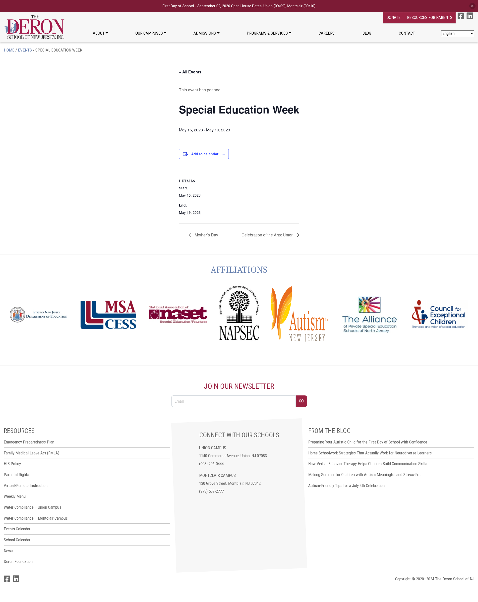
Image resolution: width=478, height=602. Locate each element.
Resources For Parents (429, 17)
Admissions (204, 33)
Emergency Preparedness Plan (29, 441)
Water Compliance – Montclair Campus (36, 518)
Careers (327, 33)
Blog (366, 33)
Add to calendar (204, 153)
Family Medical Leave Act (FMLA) (31, 452)
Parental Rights (16, 474)
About (99, 33)
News (8, 550)
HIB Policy (12, 463)
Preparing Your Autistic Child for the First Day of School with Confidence (367, 441)
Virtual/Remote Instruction (26, 485)
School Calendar (17, 539)
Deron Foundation (18, 561)
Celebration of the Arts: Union (268, 235)
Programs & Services (267, 33)
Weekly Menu (15, 496)
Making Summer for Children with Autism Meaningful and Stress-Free (365, 474)
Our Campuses (149, 33)
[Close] (472, 6)
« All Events (190, 72)
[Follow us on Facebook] (461, 16)
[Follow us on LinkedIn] (470, 16)
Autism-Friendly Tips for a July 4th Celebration (346, 485)
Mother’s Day (206, 235)
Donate (393, 17)
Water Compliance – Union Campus (32, 507)
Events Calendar (17, 528)
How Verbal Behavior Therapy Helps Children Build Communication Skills (367, 463)
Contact (407, 33)
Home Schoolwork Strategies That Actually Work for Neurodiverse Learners (370, 452)
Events (25, 50)
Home (9, 50)
